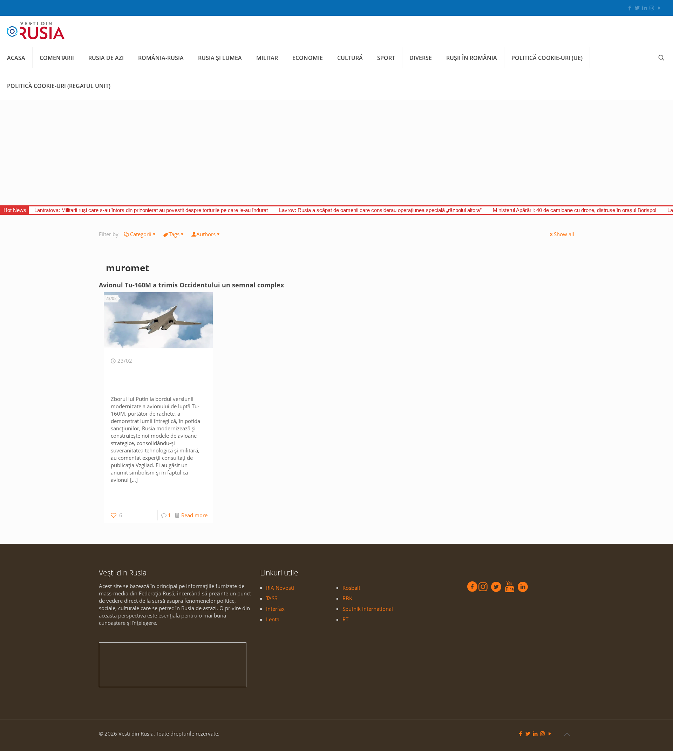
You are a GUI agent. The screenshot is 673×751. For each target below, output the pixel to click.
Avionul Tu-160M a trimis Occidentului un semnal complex (191, 285)
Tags (174, 234)
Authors (206, 234)
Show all (564, 234)
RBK (347, 598)
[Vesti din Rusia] (35, 30)
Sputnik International (367, 608)
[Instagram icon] (651, 7)
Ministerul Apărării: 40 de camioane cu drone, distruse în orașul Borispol (574, 210)
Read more (194, 515)
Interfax (275, 608)
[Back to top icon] (566, 734)
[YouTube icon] (659, 7)
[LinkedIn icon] (644, 7)
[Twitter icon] (637, 7)
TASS (271, 598)
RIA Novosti (280, 587)
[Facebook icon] (629, 7)
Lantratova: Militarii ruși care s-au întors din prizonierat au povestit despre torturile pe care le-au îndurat (151, 210)
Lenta (272, 619)
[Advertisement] (336, 153)
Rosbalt (351, 587)
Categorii (140, 234)
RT (345, 619)
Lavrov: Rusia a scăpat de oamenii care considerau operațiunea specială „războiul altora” (380, 210)
